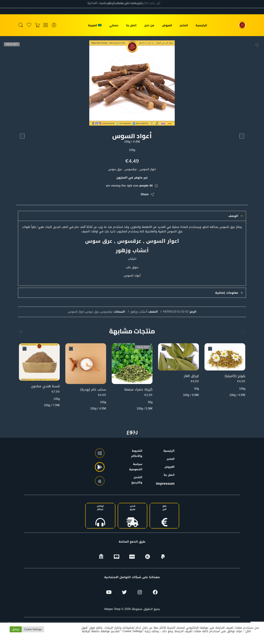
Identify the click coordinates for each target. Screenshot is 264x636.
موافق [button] (15, 629)
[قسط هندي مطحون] (241, 136)
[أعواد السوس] (132, 83)
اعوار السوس (76, 312)
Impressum (165, 483)
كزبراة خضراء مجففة (138, 389)
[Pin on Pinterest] (119, 194)
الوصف (233, 216)
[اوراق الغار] (178, 356)
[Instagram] (140, 592)
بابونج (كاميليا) (235, 376)
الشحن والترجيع (137, 480)
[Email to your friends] (111, 194)
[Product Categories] (45, 25)
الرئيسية (201, 25)
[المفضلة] (257, 45)
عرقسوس (106, 312)
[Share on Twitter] (134, 194)
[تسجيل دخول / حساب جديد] (54, 25)
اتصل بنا (131, 25)
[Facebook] (155, 592)
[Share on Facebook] (126, 194)
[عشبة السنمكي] (22, 136)
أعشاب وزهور (138, 312)
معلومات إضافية (226, 292)
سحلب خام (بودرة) (93, 389)
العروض (167, 25)
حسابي (113, 25)
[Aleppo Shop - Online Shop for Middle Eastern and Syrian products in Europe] (242, 25)
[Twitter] (124, 592)
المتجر (184, 25)
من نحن (149, 25)
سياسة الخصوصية (137, 467)
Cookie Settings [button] (33, 629)
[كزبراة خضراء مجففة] (132, 363)
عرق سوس (92, 312)
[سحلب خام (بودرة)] (85, 363)
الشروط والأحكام (137, 453)
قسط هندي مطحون (45, 386)
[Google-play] (100, 467)
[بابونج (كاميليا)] (224, 356)
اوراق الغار (191, 376)
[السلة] (37, 25)
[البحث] (20, 25)
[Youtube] (109, 592)
